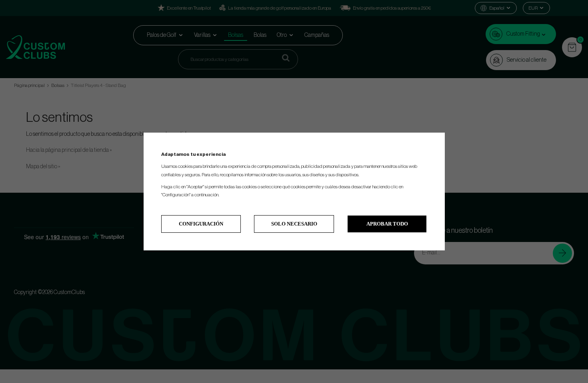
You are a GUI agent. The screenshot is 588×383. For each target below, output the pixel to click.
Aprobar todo (387, 224)
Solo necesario (294, 224)
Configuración (201, 224)
